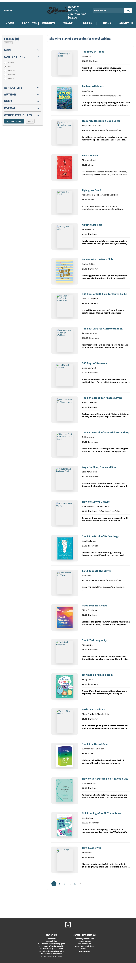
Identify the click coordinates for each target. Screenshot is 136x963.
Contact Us (51, 938)
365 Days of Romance (94, 363)
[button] (22, 49)
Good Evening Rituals (94, 605)
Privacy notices (84, 941)
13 (76, 884)
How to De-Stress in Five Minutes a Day (105, 778)
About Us (126, 23)
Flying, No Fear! (91, 190)
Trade (68, 23)
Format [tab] (10, 108)
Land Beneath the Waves (96, 570)
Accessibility (51, 941)
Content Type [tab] (14, 56)
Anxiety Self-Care (92, 224)
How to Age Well (91, 847)
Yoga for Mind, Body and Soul (99, 467)
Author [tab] (10, 94)
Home (10, 23)
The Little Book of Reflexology (100, 536)
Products (29, 23)
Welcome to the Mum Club (97, 259)
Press (87, 23)
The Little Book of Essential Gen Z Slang (105, 432)
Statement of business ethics (52, 946)
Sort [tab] (8, 49)
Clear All (8, 43)
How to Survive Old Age (96, 501)
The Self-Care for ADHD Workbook (102, 328)
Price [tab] (8, 101)
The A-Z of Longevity (94, 640)
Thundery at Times (93, 51)
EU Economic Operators (51, 954)
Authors (11, 70)
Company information (84, 938)
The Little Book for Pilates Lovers (102, 397)
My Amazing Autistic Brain (97, 674)
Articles (11, 74)
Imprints (48, 23)
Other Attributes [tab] (18, 115)
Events (11, 78)
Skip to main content (8, 1)
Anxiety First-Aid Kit (93, 709)
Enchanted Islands (93, 86)
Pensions (84, 948)
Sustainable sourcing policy (51, 951)
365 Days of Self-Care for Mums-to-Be (104, 294)
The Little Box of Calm (95, 744)
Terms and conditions (84, 946)
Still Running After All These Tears (101, 813)
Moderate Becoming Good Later (101, 120)
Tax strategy (84, 951)
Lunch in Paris (90, 155)
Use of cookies (84, 943)
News (107, 23)
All (9, 66)
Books (11, 62)
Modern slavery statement (51, 948)
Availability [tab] (13, 87)
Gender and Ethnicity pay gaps (51, 943)
